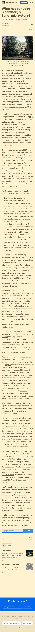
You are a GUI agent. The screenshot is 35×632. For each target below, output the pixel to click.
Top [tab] (4, 545)
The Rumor (6, 551)
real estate (19, 497)
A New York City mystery (10, 567)
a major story (27, 73)
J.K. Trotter (5, 23)
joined (11, 469)
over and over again (19, 347)
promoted (29, 342)
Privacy (17, 616)
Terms (23, 616)
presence (23, 391)
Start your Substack (12, 623)
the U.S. (5, 155)
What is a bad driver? (10, 565)
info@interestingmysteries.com (15, 525)
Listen (31, 24)
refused (14, 334)
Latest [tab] (9, 545)
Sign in (31, 3)
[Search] (31, 545)
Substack (8, 628)
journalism (6, 497)
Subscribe (24, 3)
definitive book (8, 475)
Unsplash (20, 65)
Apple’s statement (9, 165)
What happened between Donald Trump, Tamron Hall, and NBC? (13, 554)
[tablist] (7, 545)
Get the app (27, 623)
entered (5, 337)
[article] (17, 555)
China (14, 155)
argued (8, 365)
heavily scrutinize (24, 383)
